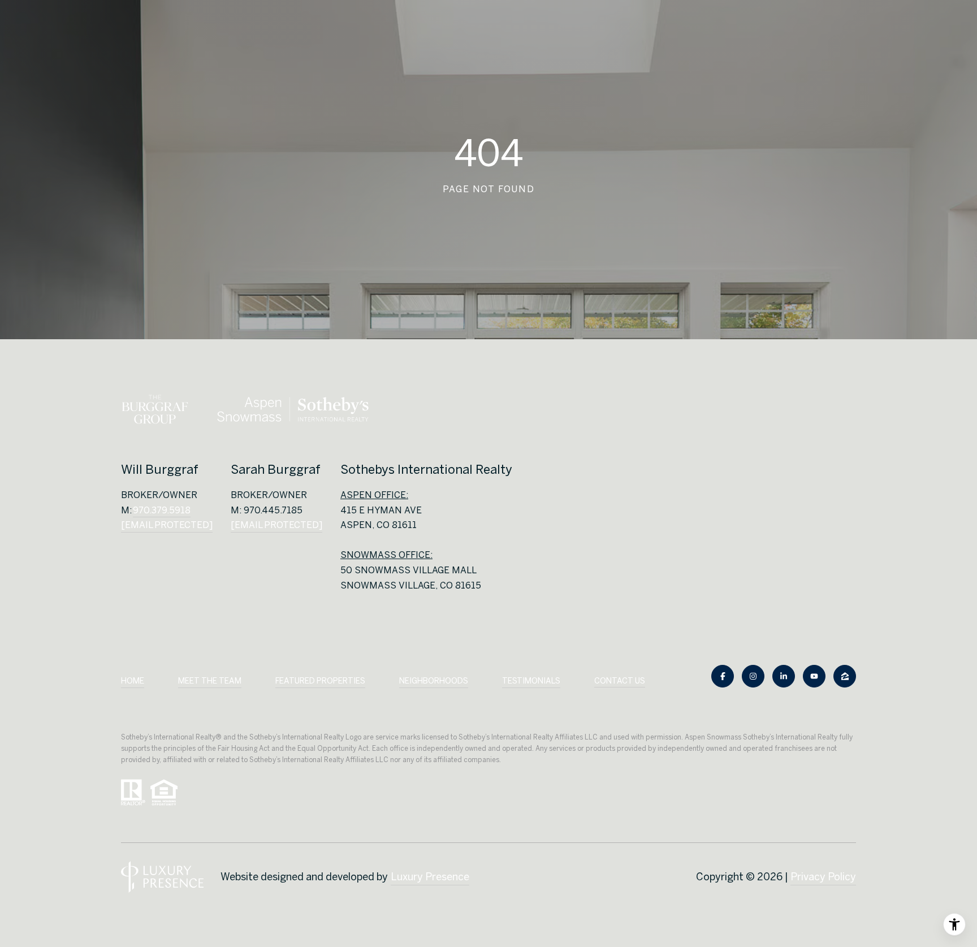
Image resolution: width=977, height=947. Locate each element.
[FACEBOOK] (722, 676)
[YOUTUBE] (814, 676)
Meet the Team (209, 680)
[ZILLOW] (844, 676)
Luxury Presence (430, 877)
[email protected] (276, 525)
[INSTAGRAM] (753, 676)
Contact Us (619, 680)
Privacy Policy (823, 877)
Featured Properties (320, 680)
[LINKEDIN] (783, 676)
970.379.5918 (162, 510)
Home (132, 680)
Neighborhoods (433, 680)
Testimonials (531, 680)
